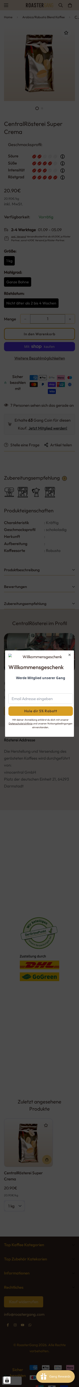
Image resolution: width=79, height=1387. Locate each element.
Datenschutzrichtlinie (20, 723)
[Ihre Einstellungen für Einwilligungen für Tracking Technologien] (7, 1380)
